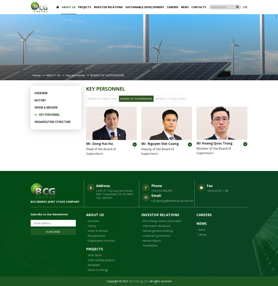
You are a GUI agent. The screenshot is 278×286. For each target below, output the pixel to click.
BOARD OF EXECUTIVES (171, 98)
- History (91, 226)
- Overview (92, 221)
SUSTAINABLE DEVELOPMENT (144, 7)
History (40, 100)
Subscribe (53, 231)
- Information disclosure (156, 226)
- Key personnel (95, 235)
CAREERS (172, 7)
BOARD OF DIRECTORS (102, 98)
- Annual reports (151, 240)
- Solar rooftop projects (100, 260)
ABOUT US (68, 7)
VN (245, 7)
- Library (201, 234)
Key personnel (49, 115)
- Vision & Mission (97, 231)
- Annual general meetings (157, 231)
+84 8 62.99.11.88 (217, 190)
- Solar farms (94, 255)
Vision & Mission (45, 107)
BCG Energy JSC (138, 281)
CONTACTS (198, 7)
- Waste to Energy (97, 270)
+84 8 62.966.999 (161, 190)
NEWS (185, 7)
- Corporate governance (156, 235)
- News (200, 229)
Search (237, 7)
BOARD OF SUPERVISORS (136, 98)
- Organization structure (100, 240)
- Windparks (93, 265)
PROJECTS (84, 7)
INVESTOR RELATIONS (108, 7)
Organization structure (52, 122)
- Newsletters (149, 245)
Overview (40, 93)
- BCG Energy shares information (161, 221)
